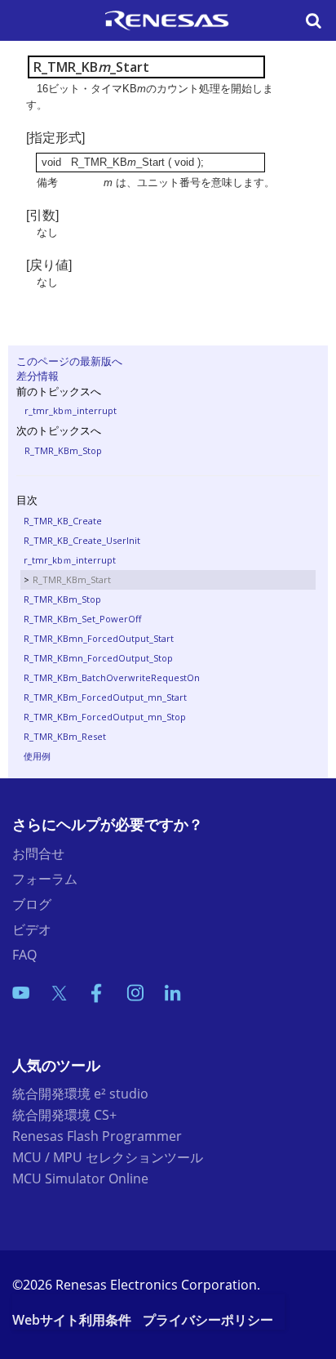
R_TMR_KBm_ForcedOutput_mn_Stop (105, 717)
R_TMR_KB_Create (63, 521)
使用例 (37, 756)
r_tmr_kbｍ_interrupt (70, 410)
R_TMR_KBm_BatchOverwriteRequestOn (112, 677)
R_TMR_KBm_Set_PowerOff (82, 619)
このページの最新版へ (69, 361)
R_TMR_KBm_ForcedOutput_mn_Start (105, 697)
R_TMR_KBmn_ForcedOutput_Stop (98, 658)
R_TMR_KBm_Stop (63, 450)
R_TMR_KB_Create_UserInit (82, 540)
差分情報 (37, 375)
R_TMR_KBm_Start (72, 579)
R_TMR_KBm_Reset (65, 736)
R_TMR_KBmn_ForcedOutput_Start (99, 638)
